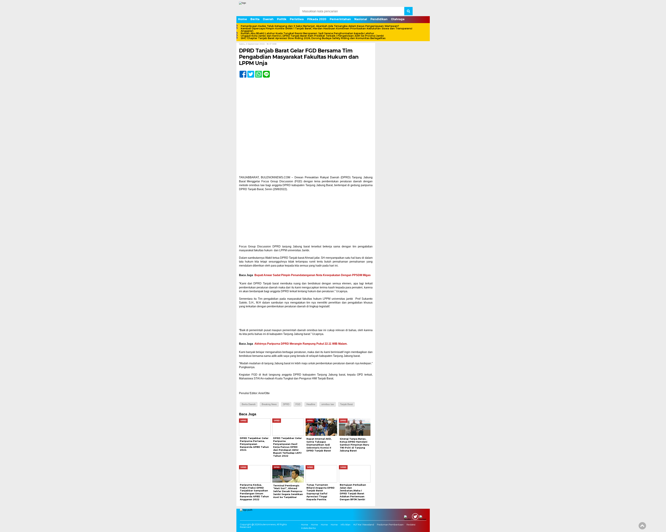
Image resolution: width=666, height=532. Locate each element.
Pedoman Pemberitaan (390, 524)
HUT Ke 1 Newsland (363, 524)
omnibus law (327, 404)
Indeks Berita (308, 528)
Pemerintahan (340, 19)
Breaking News (269, 404)
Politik (281, 19)
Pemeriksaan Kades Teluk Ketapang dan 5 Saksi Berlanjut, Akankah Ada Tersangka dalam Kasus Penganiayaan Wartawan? (320, 26)
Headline (310, 404)
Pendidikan (378, 19)
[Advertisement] (306, 219)
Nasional (360, 19)
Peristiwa (297, 19)
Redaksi (411, 524)
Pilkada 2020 (316, 19)
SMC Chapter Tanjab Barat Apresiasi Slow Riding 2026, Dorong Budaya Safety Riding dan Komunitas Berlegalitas (313, 38)
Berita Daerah (248, 404)
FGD (298, 404)
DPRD (286, 404)
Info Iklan (345, 524)
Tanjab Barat (346, 404)
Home (242, 19)
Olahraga (397, 19)
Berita (254, 19)
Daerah (268, 19)
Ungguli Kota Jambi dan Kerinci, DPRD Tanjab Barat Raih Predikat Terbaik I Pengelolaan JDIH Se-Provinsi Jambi (312, 36)
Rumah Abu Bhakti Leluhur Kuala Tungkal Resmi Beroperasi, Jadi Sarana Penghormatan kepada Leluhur (307, 33)
